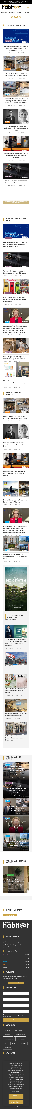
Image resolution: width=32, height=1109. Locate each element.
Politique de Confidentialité (16, 1101)
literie (13, 1043)
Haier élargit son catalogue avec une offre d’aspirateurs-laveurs (14, 358)
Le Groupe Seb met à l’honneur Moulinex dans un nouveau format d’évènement (15, 300)
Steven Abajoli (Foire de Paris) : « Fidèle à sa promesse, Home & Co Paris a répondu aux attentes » (16, 642)
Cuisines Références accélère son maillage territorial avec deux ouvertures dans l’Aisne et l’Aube (16, 101)
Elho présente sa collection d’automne (15, 880)
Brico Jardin (12, 12)
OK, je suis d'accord (16, 1096)
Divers (16, 967)
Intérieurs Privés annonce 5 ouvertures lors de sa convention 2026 (15, 557)
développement (20, 1035)
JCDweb (16, 1106)
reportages (23, 1043)
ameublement (19, 1030)
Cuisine (19, 12)
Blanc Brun (4, 12)
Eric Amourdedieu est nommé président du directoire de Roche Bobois (16, 128)
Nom (4, 997)
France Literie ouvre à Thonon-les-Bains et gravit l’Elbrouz (15, 501)
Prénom (5, 991)
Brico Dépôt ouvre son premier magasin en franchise (16, 667)
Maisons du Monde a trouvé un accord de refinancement (16, 714)
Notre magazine (7, 1058)
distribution (8, 1035)
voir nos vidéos (10, 915)
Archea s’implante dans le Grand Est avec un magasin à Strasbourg (15, 738)
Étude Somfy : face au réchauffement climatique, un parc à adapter (15, 383)
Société (5, 1009)
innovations (21, 1039)
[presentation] (21, 889)
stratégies (8, 1048)
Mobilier (27, 12)
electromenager (9, 1039)
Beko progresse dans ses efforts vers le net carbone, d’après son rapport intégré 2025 (16, 48)
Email (4, 1003)
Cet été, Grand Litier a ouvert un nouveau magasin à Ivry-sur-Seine (16, 74)
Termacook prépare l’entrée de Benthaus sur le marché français (16, 182)
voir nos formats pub (16, 983)
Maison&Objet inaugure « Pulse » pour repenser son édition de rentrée (16, 155)
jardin (6, 1043)
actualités (7, 1030)
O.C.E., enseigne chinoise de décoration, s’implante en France (15, 691)
